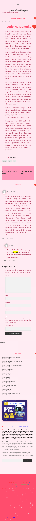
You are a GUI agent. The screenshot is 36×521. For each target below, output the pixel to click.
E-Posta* (7, 302)
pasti (10, 161)
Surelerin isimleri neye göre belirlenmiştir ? (12, 365)
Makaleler (13, 157)
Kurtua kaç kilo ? (6, 377)
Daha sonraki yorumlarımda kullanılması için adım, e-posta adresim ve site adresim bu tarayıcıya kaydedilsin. (18, 320)
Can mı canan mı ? (6, 389)
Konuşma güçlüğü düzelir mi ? (9, 381)
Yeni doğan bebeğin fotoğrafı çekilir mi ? (11, 393)
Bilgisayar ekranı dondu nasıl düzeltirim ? (11, 357)
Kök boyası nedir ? (6, 373)
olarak (4, 161)
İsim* (6, 295)
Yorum (7, 275)
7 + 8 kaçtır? (9, 325)
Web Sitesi (8, 309)
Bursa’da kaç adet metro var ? (9, 385)
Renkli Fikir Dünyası (18, 10)
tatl (14, 161)
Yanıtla (11, 238)
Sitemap (2, 342)
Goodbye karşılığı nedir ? (8, 369)
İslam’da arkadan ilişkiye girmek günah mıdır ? (12, 361)
